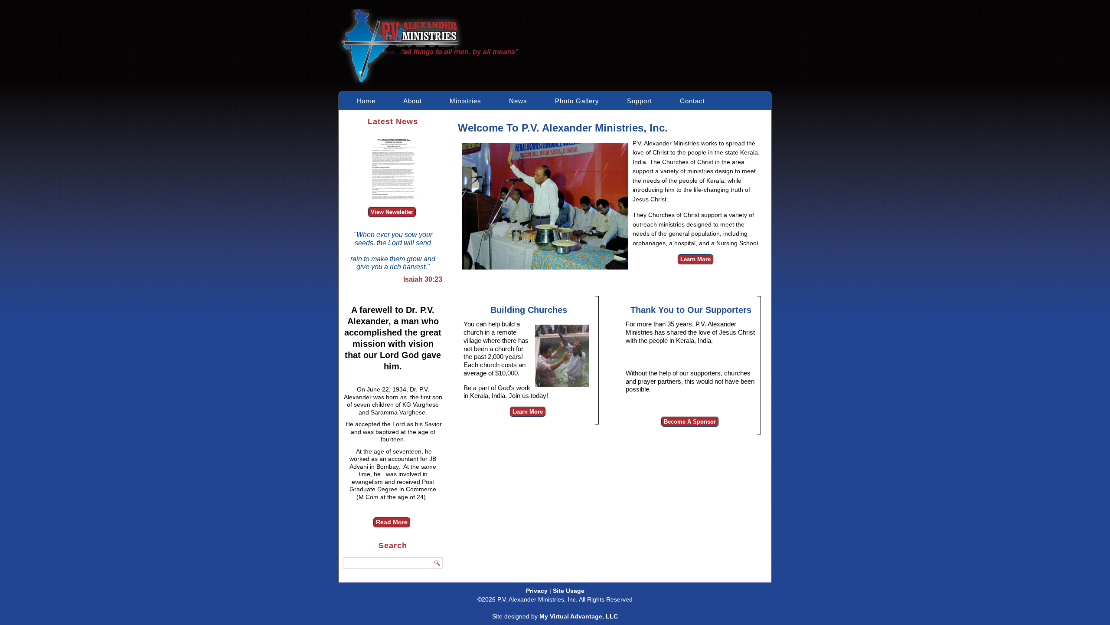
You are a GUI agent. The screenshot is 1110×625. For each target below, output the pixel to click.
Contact (692, 101)
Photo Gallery (577, 101)
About (412, 101)
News (518, 101)
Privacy (537, 590)
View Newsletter (392, 212)
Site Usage (568, 590)
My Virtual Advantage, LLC (578, 616)
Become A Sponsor (690, 421)
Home (365, 101)
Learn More (695, 259)
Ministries (465, 101)
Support (639, 101)
